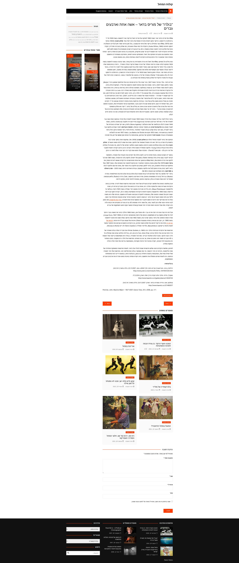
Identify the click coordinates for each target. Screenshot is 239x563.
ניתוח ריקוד (95, 39)
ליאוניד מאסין (84, 39)
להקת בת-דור (91, 31)
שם (171, 476)
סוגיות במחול (138, 11)
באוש (70, 37)
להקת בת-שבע (89, 42)
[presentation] (68, 56)
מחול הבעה (96, 31)
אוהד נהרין (91, 37)
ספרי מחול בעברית (121, 11)
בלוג (130, 11)
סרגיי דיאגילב (74, 39)
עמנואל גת (78, 37)
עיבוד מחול (79, 39)
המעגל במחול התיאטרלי (161, 426)
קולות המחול (165, 4)
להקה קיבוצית (89, 34)
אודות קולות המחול (161, 11)
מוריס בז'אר (167, 295)
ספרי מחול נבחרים (94, 72)
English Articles (101, 11)
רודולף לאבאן (85, 37)
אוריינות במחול (128, 346)
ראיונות (110, 11)
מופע (93, 34)
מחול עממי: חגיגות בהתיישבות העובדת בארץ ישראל (149, 549)
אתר (171, 493)
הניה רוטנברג (167, 33)
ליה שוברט (71, 31)
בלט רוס (89, 39)
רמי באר (83, 34)
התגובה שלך (168, 458)
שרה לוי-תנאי (81, 42)
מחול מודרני (73, 37)
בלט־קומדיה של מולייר (162, 387)
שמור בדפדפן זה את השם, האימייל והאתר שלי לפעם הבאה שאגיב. (150, 501)
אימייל (170, 484)
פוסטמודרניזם (84, 31)
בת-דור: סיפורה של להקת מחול (93, 78)
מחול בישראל (149, 11)
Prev (167, 303)
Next (108, 303)
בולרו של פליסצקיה (115, 200)
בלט (80, 31)
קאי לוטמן (76, 31)
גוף (92, 39)
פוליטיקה (96, 34)
